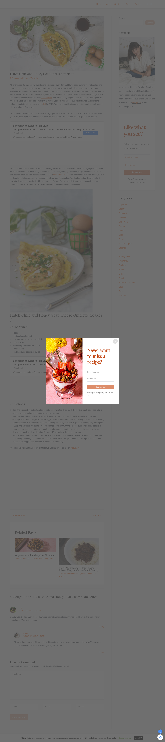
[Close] (115, 341)
